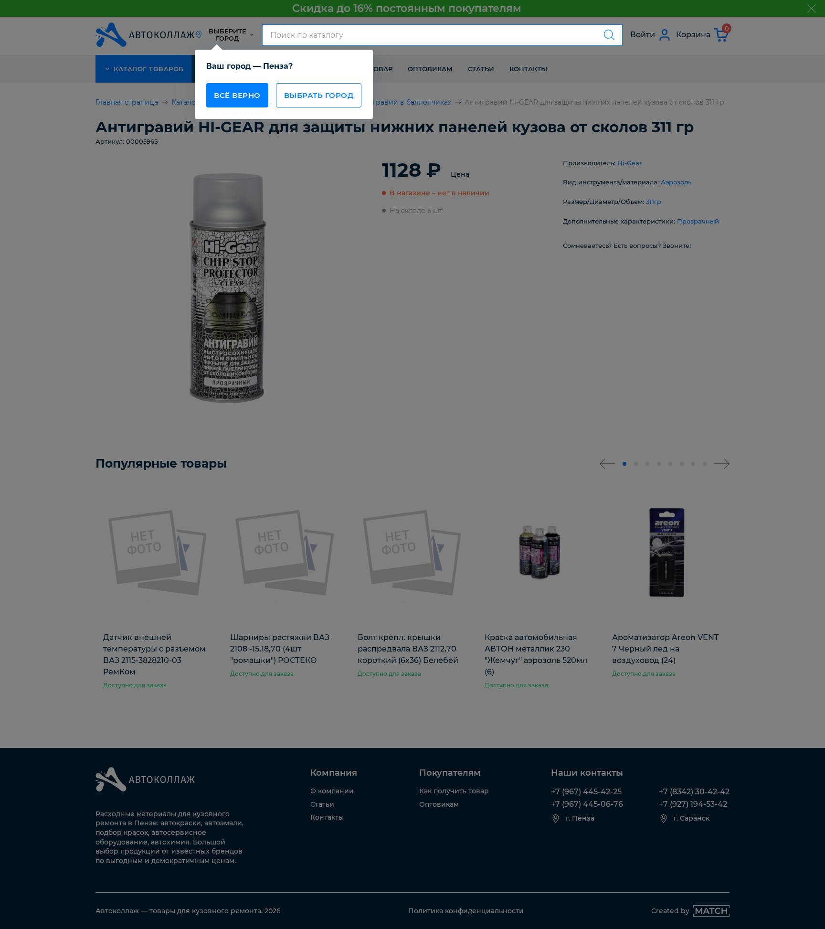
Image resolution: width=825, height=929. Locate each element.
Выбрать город (319, 95)
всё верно (237, 95)
